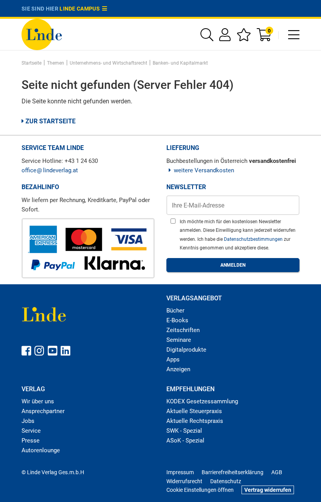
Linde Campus (81, 8)
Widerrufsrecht (184, 481)
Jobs (28, 420)
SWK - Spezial (184, 430)
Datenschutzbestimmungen (254, 239)
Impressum (180, 472)
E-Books (177, 320)
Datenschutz (225, 481)
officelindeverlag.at (50, 170)
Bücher (175, 310)
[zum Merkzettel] (243, 37)
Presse (31, 440)
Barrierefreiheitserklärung (232, 472)
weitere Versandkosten (204, 170)
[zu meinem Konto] (225, 37)
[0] (264, 37)
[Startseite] (42, 34)
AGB (276, 472)
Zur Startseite (50, 121)
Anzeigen (178, 369)
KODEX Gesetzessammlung (202, 401)
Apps (173, 359)
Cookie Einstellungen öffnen (200, 490)
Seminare (178, 339)
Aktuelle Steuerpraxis (194, 411)
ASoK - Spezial (185, 440)
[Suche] (206, 37)
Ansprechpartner (43, 411)
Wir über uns (38, 401)
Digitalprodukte (186, 349)
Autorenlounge (41, 450)
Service (31, 430)
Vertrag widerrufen (267, 490)
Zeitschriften (183, 330)
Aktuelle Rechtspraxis (194, 420)
